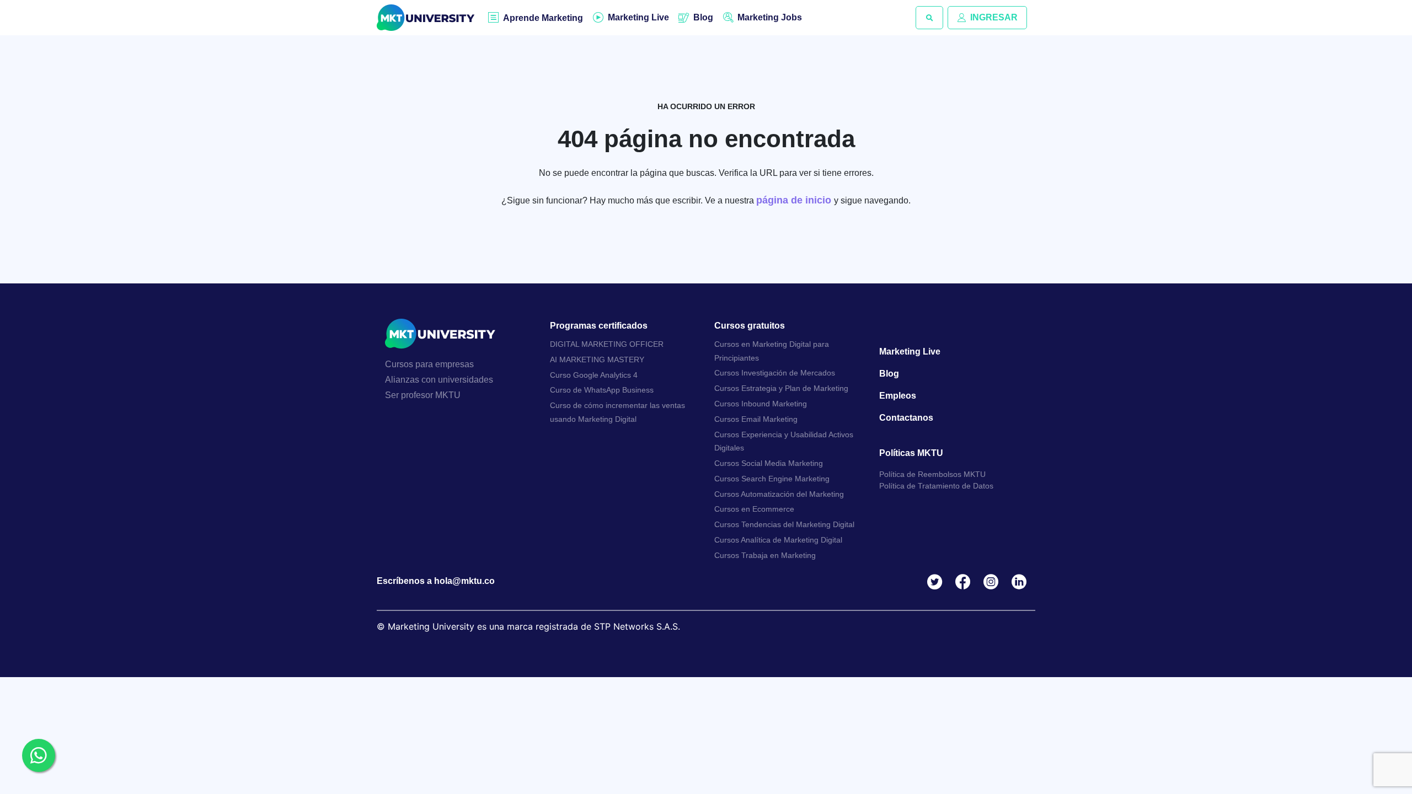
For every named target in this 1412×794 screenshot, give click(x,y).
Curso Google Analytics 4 (594, 375)
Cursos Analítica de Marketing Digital (778, 539)
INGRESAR (994, 17)
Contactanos (906, 417)
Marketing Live (638, 17)
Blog (703, 17)
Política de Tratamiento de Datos (936, 485)
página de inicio (795, 200)
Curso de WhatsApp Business (602, 389)
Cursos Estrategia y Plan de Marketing (781, 388)
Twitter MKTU (936, 582)
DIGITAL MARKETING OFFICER (607, 344)
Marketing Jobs (769, 17)
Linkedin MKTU (1021, 582)
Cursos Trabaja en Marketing (765, 555)
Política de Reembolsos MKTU (932, 474)
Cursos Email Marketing (756, 419)
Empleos (897, 395)
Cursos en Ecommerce (754, 509)
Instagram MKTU (993, 582)
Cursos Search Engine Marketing (772, 478)
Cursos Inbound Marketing (760, 403)
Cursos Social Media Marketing (768, 463)
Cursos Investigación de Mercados (774, 372)
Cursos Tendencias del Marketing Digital (784, 524)
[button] (929, 17)
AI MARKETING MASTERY (597, 359)
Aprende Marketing (543, 18)
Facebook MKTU (965, 582)
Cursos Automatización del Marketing (779, 494)
